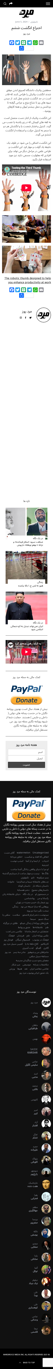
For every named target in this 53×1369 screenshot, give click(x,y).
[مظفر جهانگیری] (44, 1209)
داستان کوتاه (24, 885)
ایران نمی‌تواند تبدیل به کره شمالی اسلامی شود (26, 628)
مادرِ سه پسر (19, 952)
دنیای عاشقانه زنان (11, 894)
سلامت (16, 914)
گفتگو (38, 948)
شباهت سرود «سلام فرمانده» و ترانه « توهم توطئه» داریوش (28, 543)
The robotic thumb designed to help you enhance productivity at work (27, 280)
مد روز (8, 952)
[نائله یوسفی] (44, 1233)
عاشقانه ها (38, 927)
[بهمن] (44, 1039)
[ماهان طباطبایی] (44, 1027)
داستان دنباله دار (41, 885)
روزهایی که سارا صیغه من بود (35, 906)
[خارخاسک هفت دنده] (44, 1184)
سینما (33, 919)
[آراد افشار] (44, 1124)
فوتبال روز (8, 939)
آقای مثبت (9, 852)
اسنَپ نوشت (16, 861)
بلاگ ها (45, 873)
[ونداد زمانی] (44, 1014)
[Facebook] (12, 43)
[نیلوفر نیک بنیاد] (44, 1281)
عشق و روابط (24, 927)
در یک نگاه (38, 538)
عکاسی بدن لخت (14, 931)
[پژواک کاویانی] (44, 1160)
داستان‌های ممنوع (40, 890)
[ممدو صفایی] (44, 1245)
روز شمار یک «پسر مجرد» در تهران (32, 902)
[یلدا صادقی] (44, 1257)
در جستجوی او (42, 894)
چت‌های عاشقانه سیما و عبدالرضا (33, 881)
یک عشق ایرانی (41, 972)
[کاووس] (44, 1099)
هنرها (19, 968)
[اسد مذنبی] (44, 1075)
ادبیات (45, 861)
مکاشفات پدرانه (41, 964)
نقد (26, 968)
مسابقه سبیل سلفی (39, 956)
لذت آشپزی (27, 948)
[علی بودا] (44, 1294)
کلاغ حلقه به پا (31, 943)
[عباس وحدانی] (44, 1318)
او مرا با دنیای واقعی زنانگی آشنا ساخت (30, 869)
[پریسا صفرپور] (44, 1221)
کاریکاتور (45, 943)
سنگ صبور (43, 919)
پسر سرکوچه (43, 877)
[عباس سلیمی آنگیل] (44, 1063)
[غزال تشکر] (44, 1136)
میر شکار (16, 964)
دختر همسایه (23, 890)
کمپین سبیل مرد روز (13, 943)
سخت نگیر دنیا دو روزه (38, 910)
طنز (47, 927)
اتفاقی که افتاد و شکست (37, 856)
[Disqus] (26, 372)
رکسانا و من (43, 898)
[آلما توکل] (44, 1269)
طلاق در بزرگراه (10, 923)
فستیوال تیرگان (22, 939)
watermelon (23, 852)
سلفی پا (6, 914)
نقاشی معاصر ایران (39, 968)
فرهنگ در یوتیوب (40, 939)
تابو (32, 877)
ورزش (12, 968)
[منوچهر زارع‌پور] (44, 1172)
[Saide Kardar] (44, 1051)
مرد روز (26, 33)
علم (28, 935)
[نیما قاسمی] (44, 1330)
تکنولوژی (34, 22)
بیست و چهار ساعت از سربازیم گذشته (21, 873)
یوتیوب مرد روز (26, 972)
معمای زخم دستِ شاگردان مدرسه (32, 960)
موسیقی (27, 964)
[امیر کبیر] (44, 1111)
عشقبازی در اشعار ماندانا (37, 931)
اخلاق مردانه (16, 856)
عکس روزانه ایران (40, 935)
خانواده (11, 881)
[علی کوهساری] (44, 1306)
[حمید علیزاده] (44, 1148)
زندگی (40, 582)
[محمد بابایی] (44, 1087)
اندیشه (45, 865)
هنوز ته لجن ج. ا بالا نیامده (30, 585)
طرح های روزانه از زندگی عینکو (34, 923)
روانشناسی (29, 898)
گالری (46, 948)
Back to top (29, 1363)
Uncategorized (41, 852)
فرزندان (20, 935)
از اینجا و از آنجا (33, 861)
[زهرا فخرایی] (44, 1196)
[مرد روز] (44, 1002)
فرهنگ (11, 935)
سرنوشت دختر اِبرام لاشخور (35, 914)
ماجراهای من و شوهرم (38, 952)
